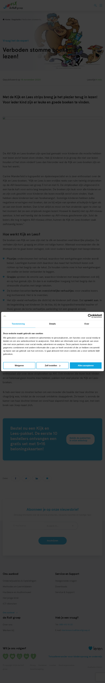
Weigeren (19, 365)
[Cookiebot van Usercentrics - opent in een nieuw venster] (90, 316)
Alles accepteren (86, 365)
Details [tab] (52, 324)
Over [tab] (86, 324)
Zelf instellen (51, 365)
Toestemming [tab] (18, 324)
